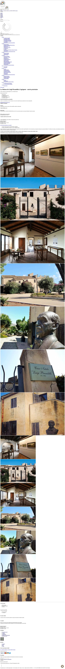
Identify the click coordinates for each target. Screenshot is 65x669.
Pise (2, 65)
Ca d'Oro (5, 49)
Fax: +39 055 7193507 (11, 10)
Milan (3, 37)
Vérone (3, 52)
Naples (3, 79)
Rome (3, 68)
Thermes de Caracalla (7, 71)
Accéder (2, 35)
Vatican (3, 75)
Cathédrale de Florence (7, 59)
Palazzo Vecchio (6, 60)
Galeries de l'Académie (7, 47)
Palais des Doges (6, 44)
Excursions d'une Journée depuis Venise (9, 51)
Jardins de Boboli (6, 58)
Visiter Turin (5, 85)
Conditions (3, 633)
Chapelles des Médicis (7, 62)
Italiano (1, 13)
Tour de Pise (5, 66)
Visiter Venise (6, 50)
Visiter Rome (6, 73)
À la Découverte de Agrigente (8, 84)
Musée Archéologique (7, 63)
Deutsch (1, 15)
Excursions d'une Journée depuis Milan (9, 42)
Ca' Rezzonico (6, 48)
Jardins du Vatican (6, 77)
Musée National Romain (7, 72)
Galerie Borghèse (6, 69)
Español (1, 16)
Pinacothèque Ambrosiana (7, 40)
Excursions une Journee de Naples (8, 81)
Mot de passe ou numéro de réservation (5, 34)
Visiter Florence (6, 64)
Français (1, 14)
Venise (3, 43)
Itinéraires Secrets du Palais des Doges (9, 45)
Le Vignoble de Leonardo (7, 41)
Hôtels (3, 644)
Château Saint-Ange (7, 70)
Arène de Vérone (6, 53)
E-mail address (2, 33)
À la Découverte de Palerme (8, 83)
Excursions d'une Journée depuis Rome (9, 74)
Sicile (3, 82)
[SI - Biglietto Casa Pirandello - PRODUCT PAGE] (4, 8)
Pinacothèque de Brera (7, 39)
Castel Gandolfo (6, 78)
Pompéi (5, 80)
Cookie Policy (4, 634)
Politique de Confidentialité (6, 635)
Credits (3, 646)
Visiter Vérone (6, 54)
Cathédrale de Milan (7, 38)
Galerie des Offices (6, 56)
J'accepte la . (5, 659)
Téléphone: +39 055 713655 (4, 10)
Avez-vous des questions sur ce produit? (6, 125)
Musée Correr (6, 46)
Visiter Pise (5, 67)
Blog (2, 645)
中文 (1, 17)
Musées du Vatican (6, 76)
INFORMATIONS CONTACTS (5, 102)
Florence (3, 55)
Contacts (16, 10)
